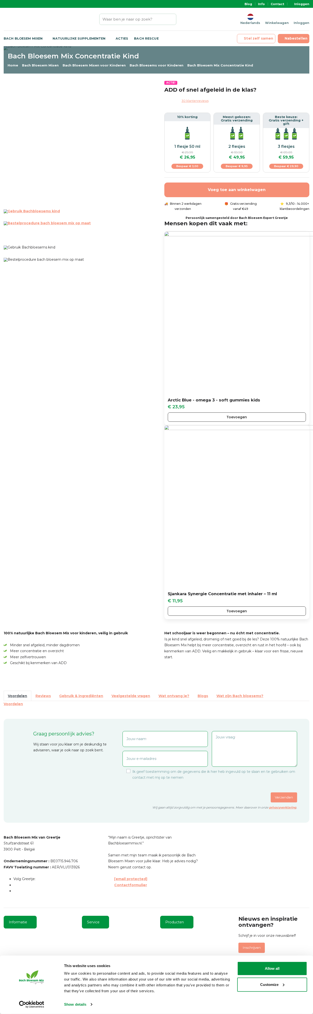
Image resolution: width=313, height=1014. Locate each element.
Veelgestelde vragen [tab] (131, 696)
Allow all (272, 968)
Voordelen (13, 704)
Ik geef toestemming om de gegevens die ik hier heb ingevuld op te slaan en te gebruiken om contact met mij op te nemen (213, 774)
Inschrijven (252, 947)
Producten (174, 922)
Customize (269, 984)
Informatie (18, 922)
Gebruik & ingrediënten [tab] (81, 696)
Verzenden (284, 797)
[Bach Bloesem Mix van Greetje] (19, 19)
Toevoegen (236, 417)
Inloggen (301, 4)
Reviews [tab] (43, 696)
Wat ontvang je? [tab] (173, 696)
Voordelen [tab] (17, 696)
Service (93, 922)
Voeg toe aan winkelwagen (237, 189)
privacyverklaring (282, 807)
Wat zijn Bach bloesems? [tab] (239, 696)
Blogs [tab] (203, 696)
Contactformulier (130, 885)
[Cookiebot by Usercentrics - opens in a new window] (31, 1004)
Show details (75, 1004)
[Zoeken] (173, 19)
